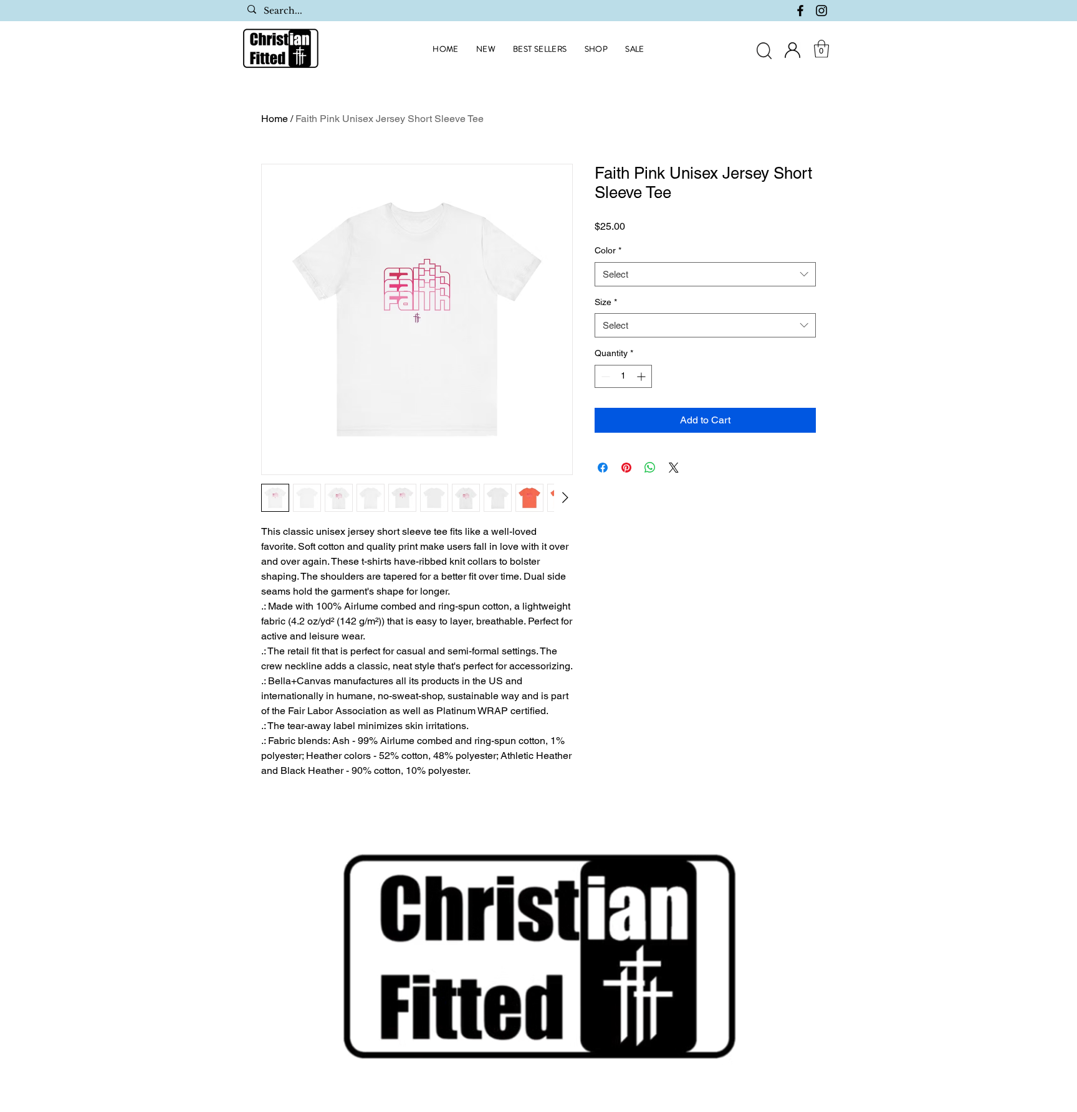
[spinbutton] (623, 376)
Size (606, 302)
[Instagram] (821, 10)
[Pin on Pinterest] (626, 467)
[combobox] (705, 274)
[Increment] (642, 376)
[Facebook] (800, 10)
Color (608, 250)
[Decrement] (604, 376)
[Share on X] (673, 467)
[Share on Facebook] (602, 467)
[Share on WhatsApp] (650, 467)
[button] (821, 49)
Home (274, 119)
